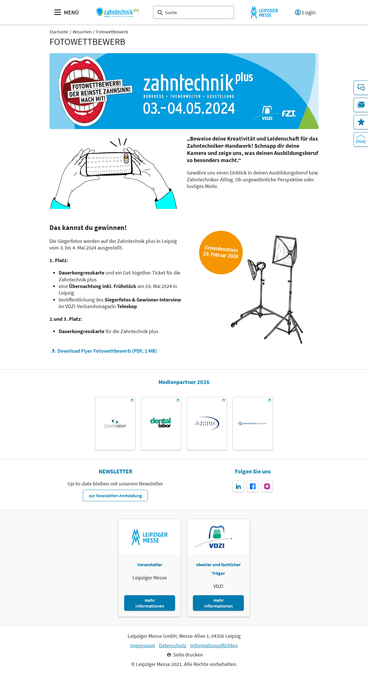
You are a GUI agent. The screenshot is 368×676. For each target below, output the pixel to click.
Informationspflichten (214, 645)
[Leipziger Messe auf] (238, 486)
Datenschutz (172, 645)
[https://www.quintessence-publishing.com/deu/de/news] (252, 423)
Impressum (142, 645)
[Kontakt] (361, 87)
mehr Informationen (149, 603)
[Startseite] (117, 12)
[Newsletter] (361, 105)
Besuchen (82, 31)
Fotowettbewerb (112, 31)
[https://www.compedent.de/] (115, 423)
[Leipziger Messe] (264, 12)
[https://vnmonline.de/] (161, 423)
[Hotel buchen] (361, 139)
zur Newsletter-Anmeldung (115, 495)
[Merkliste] (361, 122)
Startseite (58, 31)
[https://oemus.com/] (207, 423)
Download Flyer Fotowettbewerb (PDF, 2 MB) (107, 350)
